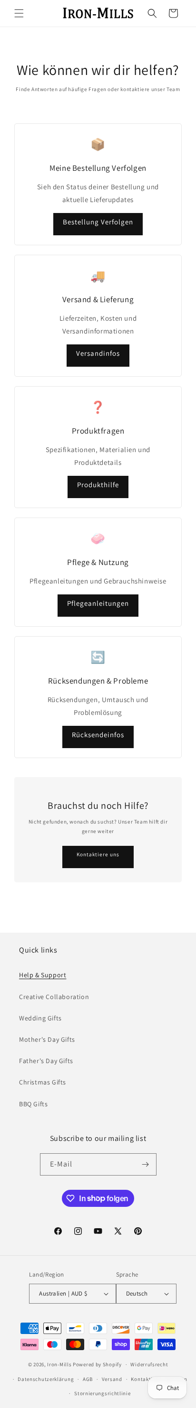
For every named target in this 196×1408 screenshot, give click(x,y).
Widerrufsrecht (149, 1364)
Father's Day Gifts (46, 1060)
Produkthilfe (98, 484)
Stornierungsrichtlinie (102, 1393)
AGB (88, 1379)
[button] (19, 13)
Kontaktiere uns (98, 854)
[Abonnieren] (145, 1164)
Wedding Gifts (40, 1018)
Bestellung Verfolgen (98, 221)
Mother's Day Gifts (47, 1039)
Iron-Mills (59, 1364)
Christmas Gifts (42, 1082)
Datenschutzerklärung (46, 1379)
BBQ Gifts (33, 1104)
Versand (112, 1379)
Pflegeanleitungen (98, 603)
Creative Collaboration (54, 996)
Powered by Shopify (97, 1364)
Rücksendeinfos (98, 734)
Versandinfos (98, 353)
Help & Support (42, 975)
